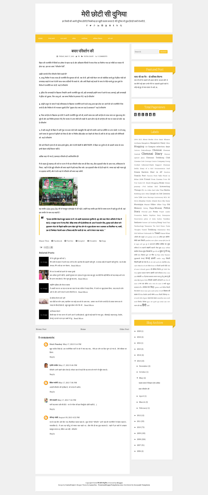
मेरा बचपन (137, 291)
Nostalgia (138, 204)
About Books (148, 139)
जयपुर (163, 258)
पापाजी (139, 276)
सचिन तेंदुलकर (143, 298)
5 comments (102, 56)
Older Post (124, 329)
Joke (149, 190)
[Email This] (45, 247)
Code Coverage (146, 161)
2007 (139, 445)
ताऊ (139, 266)
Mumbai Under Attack (148, 201)
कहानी (148, 247)
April (141, 396)
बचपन (156, 276)
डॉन (160, 262)
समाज (165, 298)
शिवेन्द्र (165, 294)
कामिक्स (168, 248)
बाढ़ (138, 280)
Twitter (69, 241)
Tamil (164, 222)
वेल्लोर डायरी (147, 294)
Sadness (138, 222)
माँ (140, 287)
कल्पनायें (152, 244)
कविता (74, 38)
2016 (139, 343)
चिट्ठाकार (167, 255)
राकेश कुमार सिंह (52, 209)
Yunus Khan (165, 233)
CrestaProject (70, 485)
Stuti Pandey (56, 344)
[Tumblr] (113, 25)
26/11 (140, 139)
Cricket (137, 165)
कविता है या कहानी (140, 248)
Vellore (140, 233)
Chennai (157, 150)
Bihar (168, 143)
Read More (76, 265)
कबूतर (137, 244)
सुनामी (154, 302)
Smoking (153, 222)
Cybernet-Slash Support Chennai (155, 165)
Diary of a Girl (146, 168)
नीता (169, 269)
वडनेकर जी (157, 291)
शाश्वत (157, 294)
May (141, 378)
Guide (140, 183)
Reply (52, 357)
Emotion (167, 172)
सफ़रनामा (150, 298)
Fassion (150, 176)
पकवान (144, 273)
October (142, 372)
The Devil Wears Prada (161, 226)
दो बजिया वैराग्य (156, 269)
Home (40, 38)
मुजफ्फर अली (158, 287)
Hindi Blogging (152, 183)
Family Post (140, 175)
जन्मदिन (159, 258)
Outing (145, 208)
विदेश (141, 294)
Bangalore (146, 143)
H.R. (143, 183)
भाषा (164, 280)
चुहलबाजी (137, 258)
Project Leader (164, 212)
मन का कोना (143, 283)
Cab (146, 147)
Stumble (93, 241)
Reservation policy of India (145, 219)
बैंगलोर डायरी (152, 280)
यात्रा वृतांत (147, 291)
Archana (137, 143)
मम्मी (164, 284)
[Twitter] (90, 25)
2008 (139, 439)
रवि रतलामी (53, 400)
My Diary (166, 201)
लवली (152, 291)
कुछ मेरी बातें (156, 251)
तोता (149, 266)
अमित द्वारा (162, 237)
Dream (137, 172)
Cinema (137, 161)
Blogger (120, 483)
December (143, 366)
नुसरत (139, 273)
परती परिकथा (159, 273)
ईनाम (167, 240)
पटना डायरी (63, 38)
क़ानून (163, 248)
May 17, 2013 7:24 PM (67, 400)
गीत (153, 255)
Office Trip (161, 204)
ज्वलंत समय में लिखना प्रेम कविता (149, 383)
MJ (169, 197)
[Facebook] (86, 25)
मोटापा (142, 291)
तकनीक (164, 262)
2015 (139, 349)
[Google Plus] (94, 25)
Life (140, 197)
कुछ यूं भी (163, 251)
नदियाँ (165, 269)
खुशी (147, 255)
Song (159, 222)
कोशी (135, 255)
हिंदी (144, 305)
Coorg (167, 161)
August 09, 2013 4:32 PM (69, 417)
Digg (103, 241)
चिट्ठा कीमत (160, 255)
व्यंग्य (153, 294)
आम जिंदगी (141, 240)
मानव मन (146, 287)
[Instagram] (102, 25)
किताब (141, 251)
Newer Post (41, 329)
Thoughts (137, 230)
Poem (155, 211)
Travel (144, 230)
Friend (147, 179)
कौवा (139, 255)
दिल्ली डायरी (160, 266)
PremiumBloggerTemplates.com (110, 485)
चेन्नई (142, 258)
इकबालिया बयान (149, 240)
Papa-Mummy (155, 208)
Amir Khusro (164, 139)
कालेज (136, 251)
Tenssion (148, 226)
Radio (145, 215)
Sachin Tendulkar (163, 219)
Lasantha (93, 485)
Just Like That (157, 190)
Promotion (138, 215)
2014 (139, 355)
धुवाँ (162, 269)
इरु (164, 240)
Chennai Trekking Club (158, 157)
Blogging (139, 146)
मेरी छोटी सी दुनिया (104, 13)
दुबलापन (148, 269)
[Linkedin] (98, 25)
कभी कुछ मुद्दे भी (144, 244)
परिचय (164, 273)
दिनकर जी (153, 266)
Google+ (81, 241)
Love (145, 197)
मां (141, 287)
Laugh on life (156, 193)
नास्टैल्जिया (84, 38)
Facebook (57, 241)
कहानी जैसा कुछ (156, 248)
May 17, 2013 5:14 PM (72, 344)
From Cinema (156, 179)
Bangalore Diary (158, 143)
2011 (139, 421)
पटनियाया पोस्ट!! (55, 311)
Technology (139, 226)
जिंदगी (168, 258)
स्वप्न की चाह (138, 305)
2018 (139, 337)
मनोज (150, 284)
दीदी (166, 266)
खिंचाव (143, 255)
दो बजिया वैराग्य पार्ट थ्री (57, 298)
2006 (139, 451)
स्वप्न (168, 302)
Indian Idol (152, 186)
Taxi (168, 222)
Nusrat (147, 204)
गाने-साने (110, 38)
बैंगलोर (146, 280)
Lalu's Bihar (145, 194)
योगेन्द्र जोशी (54, 417)
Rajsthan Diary (155, 215)
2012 (139, 415)
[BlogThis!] (47, 247)
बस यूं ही (167, 276)
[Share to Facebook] (52, 247)
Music (160, 201)
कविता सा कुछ (165, 244)
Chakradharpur (146, 150)
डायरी (157, 262)
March (142, 402)
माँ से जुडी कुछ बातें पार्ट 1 (58, 258)
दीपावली (143, 269)
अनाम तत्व (155, 237)
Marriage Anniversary (155, 197)
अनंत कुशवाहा (148, 237)
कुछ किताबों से (147, 251)
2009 (139, 433)
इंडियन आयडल (159, 240)
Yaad (157, 233)
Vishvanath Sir (149, 233)
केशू (168, 251)
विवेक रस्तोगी (54, 382)
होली (148, 305)
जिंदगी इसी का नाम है (141, 262)
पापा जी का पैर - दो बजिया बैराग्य (148, 76)
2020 (139, 331)
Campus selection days (159, 146)
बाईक (135, 280)
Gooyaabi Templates (142, 485)
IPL (142, 190)
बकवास (151, 276)
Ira (146, 190)
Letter (136, 197)
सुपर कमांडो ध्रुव (162, 302)
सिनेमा (144, 302)
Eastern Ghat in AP (152, 172)
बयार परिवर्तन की (83, 50)
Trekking (152, 229)
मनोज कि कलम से (158, 284)
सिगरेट (140, 302)
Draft (168, 168)
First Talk (158, 176)
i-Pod (144, 186)
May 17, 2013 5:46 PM (68, 365)
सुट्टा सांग (150, 302)
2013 (139, 361)
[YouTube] (106, 25)
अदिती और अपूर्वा (139, 237)
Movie (136, 201)
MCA (165, 197)
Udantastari (161, 230)
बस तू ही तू (161, 276)
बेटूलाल (142, 280)
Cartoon (137, 150)
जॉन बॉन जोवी (152, 262)
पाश (143, 276)
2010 (139, 427)
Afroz (156, 139)
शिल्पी (160, 294)
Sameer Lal (146, 222)
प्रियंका (146, 276)
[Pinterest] (110, 25)
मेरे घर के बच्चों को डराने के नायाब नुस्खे (62, 271)
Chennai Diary (152, 154)
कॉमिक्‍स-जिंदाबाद (97, 38)
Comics (154, 161)
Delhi (136, 168)
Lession (166, 193)
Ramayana (166, 215)
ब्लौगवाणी (160, 280)
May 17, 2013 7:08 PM (67, 382)
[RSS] (117, 25)
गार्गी (150, 255)
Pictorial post (147, 212)
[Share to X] (49, 247)
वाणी (162, 291)
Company (161, 161)
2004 (136, 139)
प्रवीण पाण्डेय (54, 365)
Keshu (167, 190)
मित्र (152, 287)
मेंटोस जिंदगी (166, 287)
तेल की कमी (144, 266)
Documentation (160, 168)
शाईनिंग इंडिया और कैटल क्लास (60, 285)
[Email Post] (41, 247)
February (143, 408)
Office (153, 204)
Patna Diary (89, 56)
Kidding (137, 194)
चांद (156, 255)
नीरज (135, 273)
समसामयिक (160, 298)
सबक (155, 298)
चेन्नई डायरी (51, 38)
